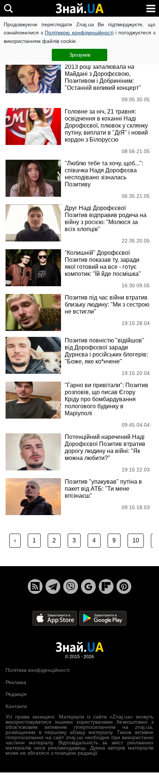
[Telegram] (52, 586)
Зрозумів (79, 55)
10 (135, 540)
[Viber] (70, 586)
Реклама (16, 682)
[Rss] (35, 586)
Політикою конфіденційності (79, 32)
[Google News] (88, 586)
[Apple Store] (55, 618)
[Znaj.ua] (79, 8)
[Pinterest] (123, 586)
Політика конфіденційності (38, 670)
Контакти (16, 706)
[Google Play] (103, 618)
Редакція (16, 694)
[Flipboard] (106, 586)
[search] (8, 8)
